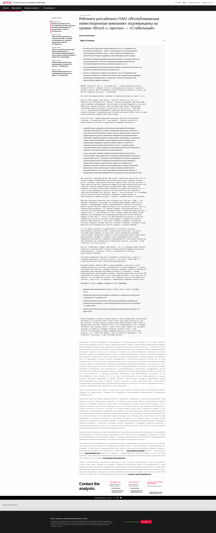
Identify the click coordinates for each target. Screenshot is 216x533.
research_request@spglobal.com (139, 474)
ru (186, 2)
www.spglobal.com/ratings (136, 451)
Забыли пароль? (195, 2)
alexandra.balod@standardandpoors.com (118, 491)
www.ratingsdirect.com (92, 453)
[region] (108, 522)
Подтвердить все (146, 521)
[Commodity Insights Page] (114, 498)
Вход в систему (208, 2)
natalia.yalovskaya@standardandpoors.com (136, 491)
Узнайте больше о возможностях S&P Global (30, 2)
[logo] (7, 2)
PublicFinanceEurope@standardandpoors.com (156, 492)
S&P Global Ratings (10, 505)
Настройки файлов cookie (132, 521)
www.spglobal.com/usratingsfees (114, 458)
